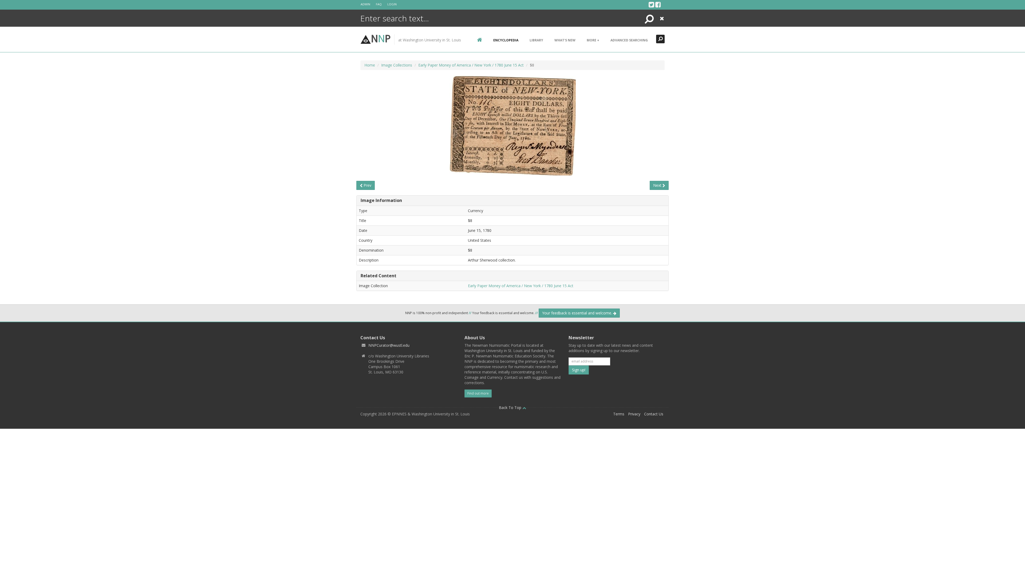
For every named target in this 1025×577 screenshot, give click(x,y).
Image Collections (396, 65)
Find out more (478, 393)
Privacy (634, 413)
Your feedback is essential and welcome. (577, 312)
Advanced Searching (629, 40)
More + (593, 40)
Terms (618, 413)
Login (392, 4)
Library (536, 40)
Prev (366, 185)
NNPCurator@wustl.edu (388, 345)
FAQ (379, 4)
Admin (365, 4)
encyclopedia (505, 40)
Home (369, 65)
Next (658, 185)
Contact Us (653, 413)
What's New (564, 40)
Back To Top (510, 407)
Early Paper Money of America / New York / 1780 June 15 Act (471, 65)
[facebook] (658, 4)
